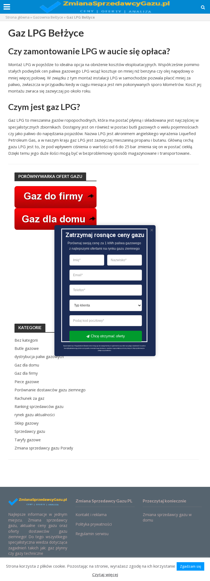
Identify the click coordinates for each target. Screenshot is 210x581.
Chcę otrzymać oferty (108, 336)
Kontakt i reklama (91, 514)
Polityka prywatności (93, 524)
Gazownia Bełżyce (48, 17)
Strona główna (17, 17)
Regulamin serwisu (92, 533)
